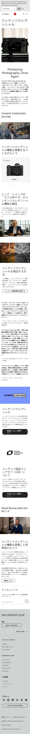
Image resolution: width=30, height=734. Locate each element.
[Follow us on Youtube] (8, 700)
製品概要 (14, 179)
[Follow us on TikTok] (17, 700)
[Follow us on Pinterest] (26, 700)
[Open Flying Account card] (27, 14)
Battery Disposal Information (15, 721)
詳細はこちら (8, 581)
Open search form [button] (23, 14)
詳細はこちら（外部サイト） (14, 432)
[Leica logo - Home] (15, 14)
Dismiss (23, 9)
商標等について (5, 717)
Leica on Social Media (15, 706)
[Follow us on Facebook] (12, 700)
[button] (27, 631)
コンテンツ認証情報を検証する (15, 291)
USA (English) (6, 9)
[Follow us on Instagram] (3, 700)
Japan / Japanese (12, 625)
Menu (7, 14)
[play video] (15, 130)
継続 (19, 9)
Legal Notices (21, 717)
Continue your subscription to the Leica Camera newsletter (27, 601)
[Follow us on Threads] (21, 700)
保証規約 (3, 721)
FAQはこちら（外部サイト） (14, 495)
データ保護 (14, 717)
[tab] (10, 186)
